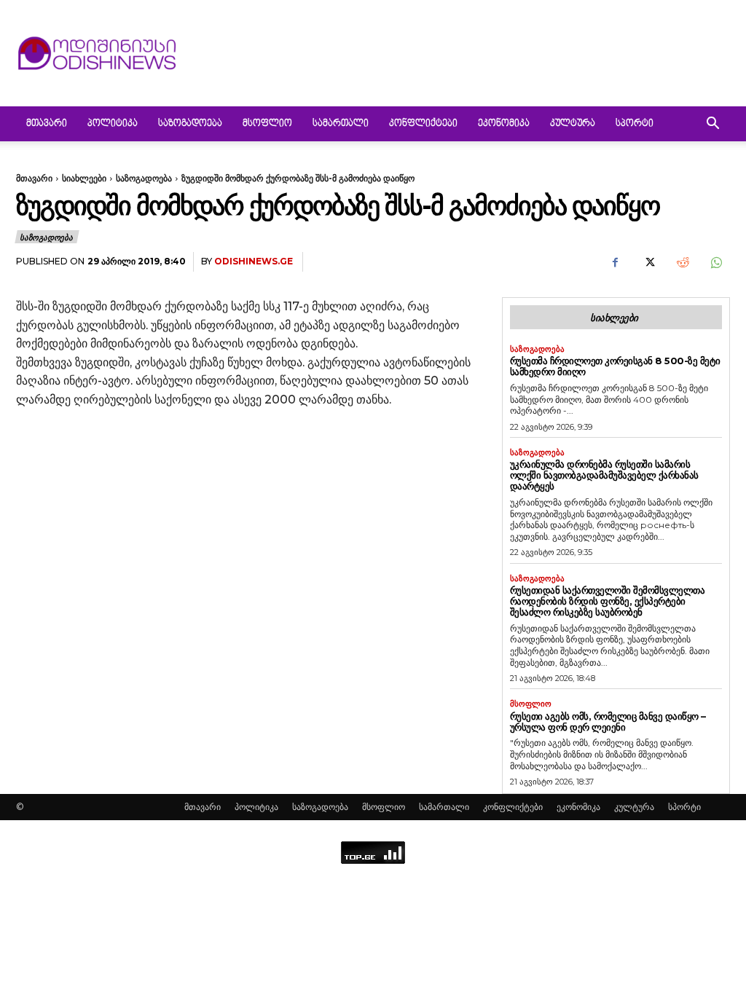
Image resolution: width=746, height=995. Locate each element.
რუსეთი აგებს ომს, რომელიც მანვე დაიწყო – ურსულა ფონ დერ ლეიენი (608, 721)
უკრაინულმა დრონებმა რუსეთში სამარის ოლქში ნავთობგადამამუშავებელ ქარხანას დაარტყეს (604, 475)
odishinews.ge (253, 261)
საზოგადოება (190, 124)
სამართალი (341, 124)
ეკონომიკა (504, 124)
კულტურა (572, 124)
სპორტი (634, 124)
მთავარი (46, 124)
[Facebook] (614, 262)
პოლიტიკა (112, 124)
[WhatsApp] (715, 262)
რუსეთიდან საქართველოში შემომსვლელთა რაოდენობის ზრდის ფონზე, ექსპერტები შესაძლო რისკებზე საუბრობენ (607, 601)
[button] (712, 125)
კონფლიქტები (423, 124)
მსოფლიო (267, 124)
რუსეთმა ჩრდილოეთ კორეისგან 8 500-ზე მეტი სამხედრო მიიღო (615, 366)
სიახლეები (84, 178)
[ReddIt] (681, 262)
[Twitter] (648, 262)
